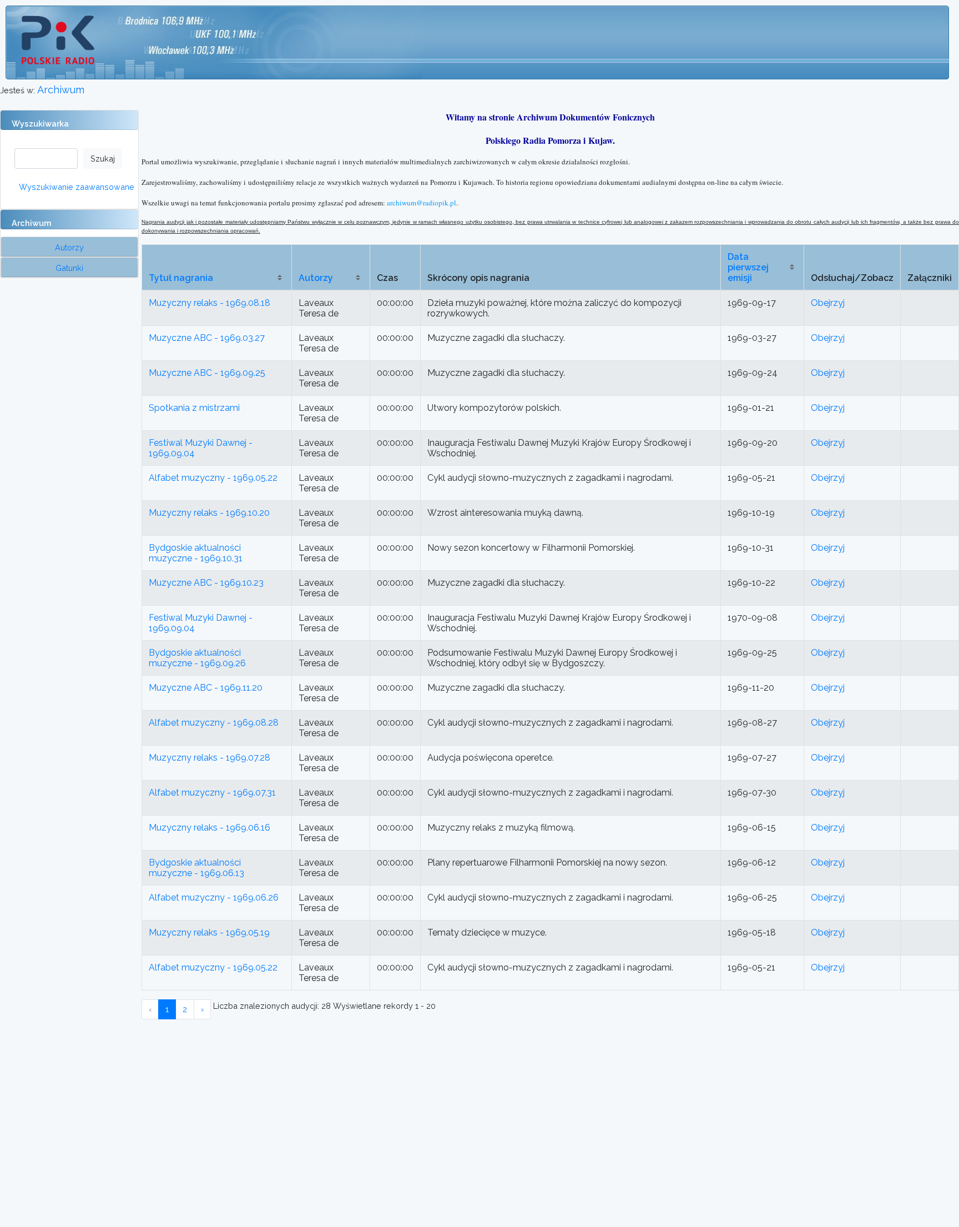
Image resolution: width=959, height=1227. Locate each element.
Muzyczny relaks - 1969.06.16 (209, 827)
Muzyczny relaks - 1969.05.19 (209, 932)
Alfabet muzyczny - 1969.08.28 (214, 722)
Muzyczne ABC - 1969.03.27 (207, 338)
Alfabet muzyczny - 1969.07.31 (212, 792)
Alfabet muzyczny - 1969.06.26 (214, 897)
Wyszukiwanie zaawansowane (76, 187)
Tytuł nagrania (181, 278)
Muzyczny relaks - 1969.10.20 (209, 512)
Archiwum (60, 89)
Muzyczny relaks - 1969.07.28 (209, 757)
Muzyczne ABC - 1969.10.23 (206, 582)
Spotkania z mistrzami (194, 408)
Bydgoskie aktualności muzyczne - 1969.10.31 (196, 553)
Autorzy (316, 278)
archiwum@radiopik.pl (421, 203)
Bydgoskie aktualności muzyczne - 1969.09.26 (197, 657)
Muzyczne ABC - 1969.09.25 (207, 373)
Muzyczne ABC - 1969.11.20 (206, 687)
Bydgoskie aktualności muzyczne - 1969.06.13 (196, 867)
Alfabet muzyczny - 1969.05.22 (213, 477)
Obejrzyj (828, 303)
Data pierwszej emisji (748, 267)
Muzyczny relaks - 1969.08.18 (209, 303)
